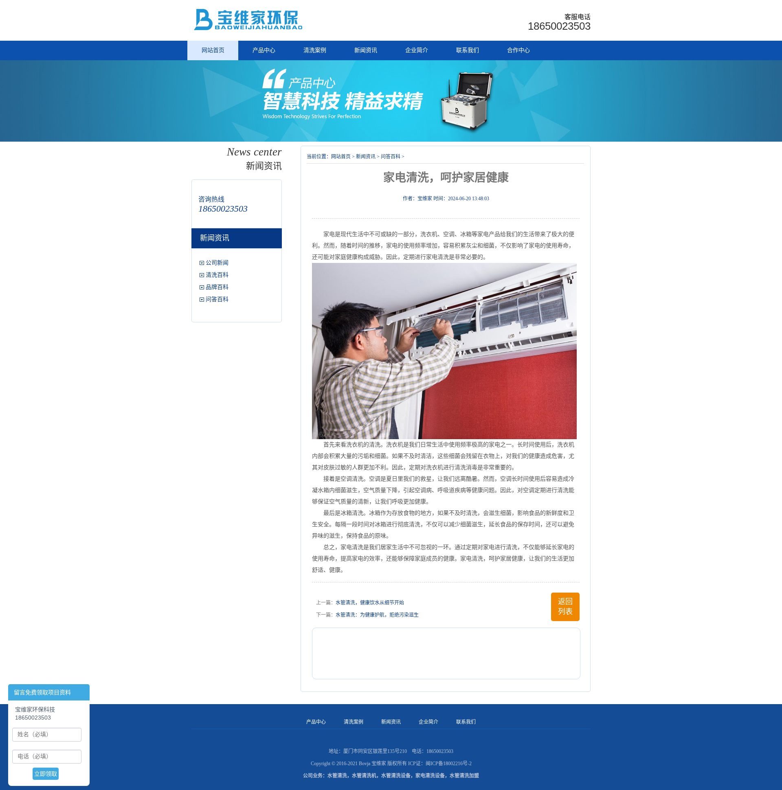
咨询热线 (211, 199)
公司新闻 (217, 263)
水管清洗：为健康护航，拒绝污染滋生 (377, 615)
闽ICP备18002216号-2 (449, 763)
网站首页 (213, 50)
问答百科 (217, 299)
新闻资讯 (365, 50)
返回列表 (565, 606)
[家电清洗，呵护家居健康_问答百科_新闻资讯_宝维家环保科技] (249, 19)
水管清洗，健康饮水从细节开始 (370, 603)
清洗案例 (314, 50)
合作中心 (518, 50)
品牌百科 (217, 287)
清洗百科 (217, 275)
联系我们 (467, 50)
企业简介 (416, 50)
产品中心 (264, 50)
